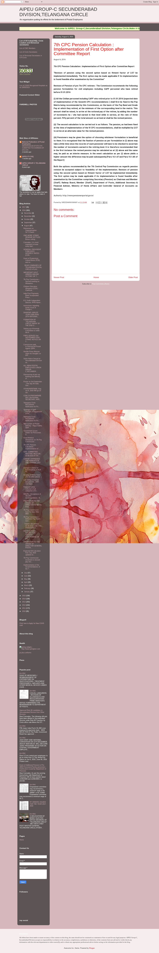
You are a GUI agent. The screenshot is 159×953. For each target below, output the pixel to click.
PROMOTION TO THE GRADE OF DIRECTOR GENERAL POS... (32, 504)
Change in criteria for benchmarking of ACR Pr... (32, 470)
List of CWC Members (27, 48)
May (26, 579)
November (28, 216)
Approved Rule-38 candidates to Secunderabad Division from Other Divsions (32, 712)
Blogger (92, 948)
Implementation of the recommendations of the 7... (31, 567)
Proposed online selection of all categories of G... (30, 489)
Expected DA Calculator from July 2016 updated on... (32, 553)
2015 (24, 596)
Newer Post (59, 277)
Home (96, 277)
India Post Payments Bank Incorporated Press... (31, 295)
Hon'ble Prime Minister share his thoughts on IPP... (32, 353)
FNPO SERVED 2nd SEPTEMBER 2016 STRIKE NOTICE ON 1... (32, 338)
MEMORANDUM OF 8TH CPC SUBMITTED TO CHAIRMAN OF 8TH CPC (33, 148)
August (27, 226)
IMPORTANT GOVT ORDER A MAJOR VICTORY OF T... (31, 274)
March (26, 585)
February (27, 588)
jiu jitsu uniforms (25, 653)
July (26, 573)
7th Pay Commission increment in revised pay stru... (31, 560)
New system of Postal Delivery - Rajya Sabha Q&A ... (32, 425)
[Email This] (97, 202)
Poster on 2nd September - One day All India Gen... (32, 383)
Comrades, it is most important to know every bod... (31, 244)
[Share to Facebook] (104, 202)
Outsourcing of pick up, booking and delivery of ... (31, 376)
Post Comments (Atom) (100, 284)
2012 (24, 605)
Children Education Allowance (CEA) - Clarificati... (31, 288)
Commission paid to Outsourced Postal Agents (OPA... (32, 346)
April (26, 582)
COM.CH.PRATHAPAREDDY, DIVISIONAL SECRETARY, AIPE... (32, 397)
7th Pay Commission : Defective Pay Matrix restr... (31, 519)
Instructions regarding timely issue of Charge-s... (31, 307)
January (27, 592)
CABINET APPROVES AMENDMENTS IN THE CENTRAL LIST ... (31, 462)
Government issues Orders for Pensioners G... (32, 433)
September (28, 222)
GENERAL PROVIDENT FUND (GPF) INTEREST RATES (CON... (32, 252)
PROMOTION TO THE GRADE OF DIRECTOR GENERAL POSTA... (32, 545)
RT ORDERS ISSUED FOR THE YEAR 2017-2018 (38, 804)
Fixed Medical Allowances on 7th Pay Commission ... (32, 440)
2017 (24, 207)
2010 (24, 611)
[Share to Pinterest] (106, 202)
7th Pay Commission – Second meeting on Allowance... (31, 281)
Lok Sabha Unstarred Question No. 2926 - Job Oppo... (31, 482)
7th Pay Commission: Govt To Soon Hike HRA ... (31, 512)
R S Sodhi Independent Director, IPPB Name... (32, 301)
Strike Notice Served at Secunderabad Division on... (32, 360)
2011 (24, 608)
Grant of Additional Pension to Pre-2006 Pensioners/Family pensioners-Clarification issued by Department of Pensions (33, 768)
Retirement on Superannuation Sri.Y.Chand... (30, 230)
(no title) (22, 673)
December (28, 213)
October (27, 219)
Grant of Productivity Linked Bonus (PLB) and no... (31, 260)
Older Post (133, 277)
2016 (24, 210)
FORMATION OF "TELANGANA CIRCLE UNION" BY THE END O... (31, 322)
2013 (24, 602)
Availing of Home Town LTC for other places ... (32, 476)
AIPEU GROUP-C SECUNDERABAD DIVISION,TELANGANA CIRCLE (58, 12)
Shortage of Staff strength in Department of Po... (32, 411)
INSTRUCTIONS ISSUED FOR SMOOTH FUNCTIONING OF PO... (31, 535)
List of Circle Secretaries (28, 52)
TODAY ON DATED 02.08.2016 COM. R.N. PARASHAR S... (32, 526)
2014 (24, 599)
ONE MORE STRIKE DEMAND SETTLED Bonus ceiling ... (31, 237)
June (26, 576)
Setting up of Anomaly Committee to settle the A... (31, 330)
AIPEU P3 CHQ (28, 156)
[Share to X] (101, 202)
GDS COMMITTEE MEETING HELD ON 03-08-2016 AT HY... (31, 454)
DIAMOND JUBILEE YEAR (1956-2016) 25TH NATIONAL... (31, 314)
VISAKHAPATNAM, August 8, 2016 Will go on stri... (32, 390)
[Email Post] (92, 202)
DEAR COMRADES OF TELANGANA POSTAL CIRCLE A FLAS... (32, 267)
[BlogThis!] (99, 202)
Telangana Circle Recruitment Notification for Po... (31, 405)
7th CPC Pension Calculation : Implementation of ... (31, 447)
